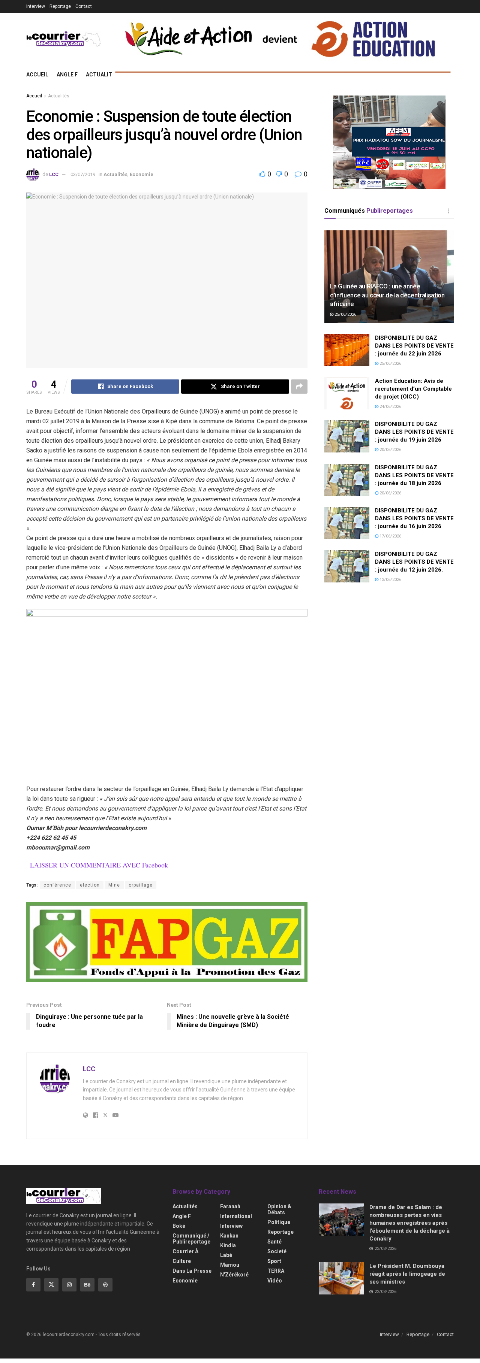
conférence (57, 885)
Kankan (229, 1236)
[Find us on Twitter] (51, 1284)
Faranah (230, 1206)
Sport (274, 1261)
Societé (276, 1251)
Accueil (37, 75)
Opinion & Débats (279, 1209)
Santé (274, 1242)
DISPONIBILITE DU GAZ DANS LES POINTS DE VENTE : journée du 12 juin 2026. (414, 562)
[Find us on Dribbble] (105, 1284)
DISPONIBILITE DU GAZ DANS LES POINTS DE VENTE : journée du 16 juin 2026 (414, 518)
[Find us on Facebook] (33, 1284)
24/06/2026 (389, 406)
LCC (53, 174)
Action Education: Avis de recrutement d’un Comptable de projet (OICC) (413, 389)
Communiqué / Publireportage (191, 1239)
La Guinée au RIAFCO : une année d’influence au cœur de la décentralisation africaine (387, 295)
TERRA (275, 1271)
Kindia (228, 1245)
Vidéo (274, 1281)
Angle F (67, 75)
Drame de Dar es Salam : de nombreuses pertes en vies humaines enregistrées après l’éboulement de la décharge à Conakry (409, 1223)
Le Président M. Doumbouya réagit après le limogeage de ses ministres (407, 1274)
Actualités (102, 75)
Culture (181, 1261)
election (90, 885)
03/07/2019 (82, 174)
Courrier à (185, 1251)
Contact (83, 6)
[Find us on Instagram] (69, 1284)
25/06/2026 (344, 314)
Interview (35, 6)
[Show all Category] (448, 211)
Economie (141, 174)
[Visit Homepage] (63, 39)
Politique (278, 1222)
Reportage (60, 6)
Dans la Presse (192, 1271)
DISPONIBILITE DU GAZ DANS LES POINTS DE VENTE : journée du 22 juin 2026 (414, 345)
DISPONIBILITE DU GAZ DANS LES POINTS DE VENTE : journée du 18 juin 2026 (414, 475)
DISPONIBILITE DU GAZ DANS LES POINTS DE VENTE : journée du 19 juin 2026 (414, 432)
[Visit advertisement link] (167, 942)
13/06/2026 (389, 579)
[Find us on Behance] (87, 1284)
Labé (226, 1255)
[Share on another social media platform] (299, 386)
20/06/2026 (389, 449)
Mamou (229, 1265)
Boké (178, 1226)
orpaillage (141, 885)
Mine (114, 885)
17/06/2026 (389, 536)
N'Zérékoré (234, 1275)
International (236, 1216)
